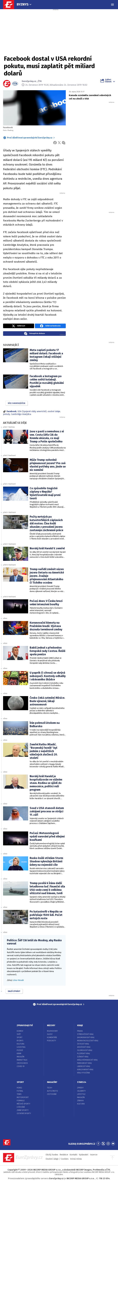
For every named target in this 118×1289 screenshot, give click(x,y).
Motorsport (23, 1097)
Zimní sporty (23, 1110)
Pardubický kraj (84, 1063)
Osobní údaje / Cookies (57, 1159)
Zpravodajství (25, 1025)
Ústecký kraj (83, 1044)
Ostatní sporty (24, 1113)
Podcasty (51, 1041)
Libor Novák (18, 980)
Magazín (20, 1057)
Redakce (64, 1154)
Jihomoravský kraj (85, 1037)
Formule (21, 1101)
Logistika (21, 1047)
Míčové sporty (23, 1104)
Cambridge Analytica (21, 414)
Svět (19, 1034)
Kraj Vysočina (83, 1073)
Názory (51, 1025)
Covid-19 (20, 1066)
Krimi (19, 1053)
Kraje (80, 1025)
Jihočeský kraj (83, 1047)
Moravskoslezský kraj (87, 1041)
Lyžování (21, 1107)
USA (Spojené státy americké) (32, 411)
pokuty (6, 414)
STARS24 (81, 1082)
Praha (80, 1031)
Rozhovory (52, 1031)
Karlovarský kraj (85, 1069)
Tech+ (49, 1088)
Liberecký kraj (83, 1066)
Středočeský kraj (85, 1034)
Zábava (80, 1101)
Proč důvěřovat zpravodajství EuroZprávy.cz (29, 137)
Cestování (51, 1094)
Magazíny (52, 1082)
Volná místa (76, 1159)
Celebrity (81, 1091)
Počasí (20, 1050)
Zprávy (80, 1088)
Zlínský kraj (82, 1057)
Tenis (19, 1094)
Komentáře (52, 1037)
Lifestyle (81, 1094)
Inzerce (93, 1154)
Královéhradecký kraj (87, 1060)
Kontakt (73, 1154)
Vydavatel (83, 1154)
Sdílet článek (108, 81)
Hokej (19, 1088)
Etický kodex (52, 1154)
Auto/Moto (52, 1091)
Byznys (23, 4)
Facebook (11, 411)
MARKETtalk (22, 1060)
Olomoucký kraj (84, 1050)
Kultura (20, 1044)
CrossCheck (22, 1063)
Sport (19, 1037)
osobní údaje (54, 411)
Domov (20, 1031)
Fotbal (20, 1091)
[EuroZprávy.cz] (10, 4)
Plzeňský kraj (83, 1053)
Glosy (50, 1034)
